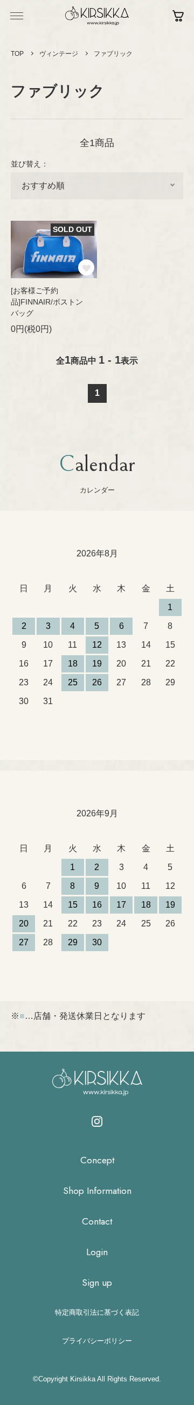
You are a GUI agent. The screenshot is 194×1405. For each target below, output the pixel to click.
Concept (97, 1160)
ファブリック (113, 53)
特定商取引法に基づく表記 (97, 1312)
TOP (17, 53)
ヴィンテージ (58, 53)
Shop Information (97, 1191)
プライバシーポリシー (97, 1340)
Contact (97, 1221)
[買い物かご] (178, 15)
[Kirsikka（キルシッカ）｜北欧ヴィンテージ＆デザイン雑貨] (97, 15)
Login (97, 1252)
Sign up (97, 1282)
